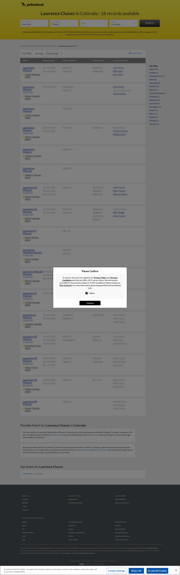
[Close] (176, 570)
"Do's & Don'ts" (65, 285)
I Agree (91, 293)
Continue (90, 303)
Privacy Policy (100, 277)
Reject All (136, 570)
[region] (90, 570)
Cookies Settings (116, 570)
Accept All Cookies (157, 570)
